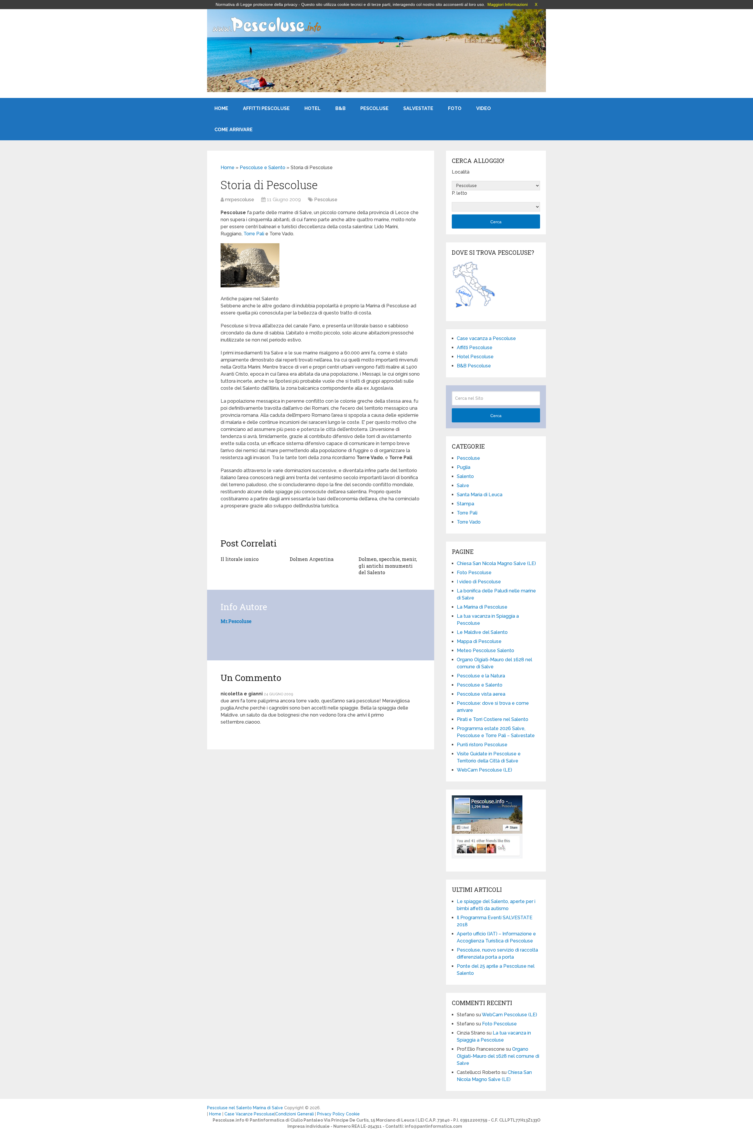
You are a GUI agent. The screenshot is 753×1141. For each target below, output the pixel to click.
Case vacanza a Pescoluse (486, 338)
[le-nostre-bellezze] (250, 286)
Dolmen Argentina (312, 559)
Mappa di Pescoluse (479, 641)
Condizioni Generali (294, 1114)
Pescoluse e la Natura (481, 676)
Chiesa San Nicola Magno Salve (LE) (496, 563)
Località (460, 172)
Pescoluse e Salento (262, 167)
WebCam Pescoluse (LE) (484, 770)
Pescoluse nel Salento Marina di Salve (245, 1107)
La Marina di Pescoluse (482, 607)
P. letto (459, 193)
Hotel (312, 108)
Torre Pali (254, 233)
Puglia (463, 467)
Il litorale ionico (240, 559)
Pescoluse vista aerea (481, 694)
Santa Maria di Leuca (479, 494)
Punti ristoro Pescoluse (482, 744)
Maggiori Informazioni (507, 4)
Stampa (465, 504)
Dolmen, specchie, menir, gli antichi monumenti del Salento (388, 565)
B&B (340, 108)
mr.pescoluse (239, 199)
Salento (465, 476)
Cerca (496, 221)
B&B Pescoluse (474, 366)
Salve (463, 485)
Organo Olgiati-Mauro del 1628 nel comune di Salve (498, 1056)
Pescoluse (374, 108)
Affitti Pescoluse (266, 108)
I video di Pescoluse (479, 581)
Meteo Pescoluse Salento (485, 650)
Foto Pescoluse (474, 572)
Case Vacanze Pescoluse (249, 1114)
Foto (455, 108)
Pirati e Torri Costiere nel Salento (492, 719)
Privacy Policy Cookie (338, 1114)
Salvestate (418, 108)
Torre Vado (469, 522)
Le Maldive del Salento (482, 632)
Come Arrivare (233, 129)
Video (483, 108)
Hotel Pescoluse (475, 356)
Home (221, 108)
